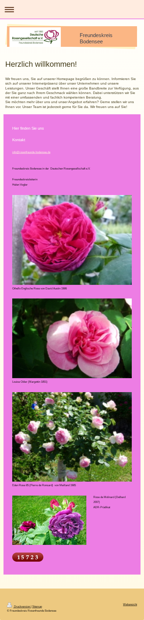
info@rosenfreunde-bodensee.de (31, 152)
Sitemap (37, 606)
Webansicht (130, 604)
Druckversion (22, 606)
